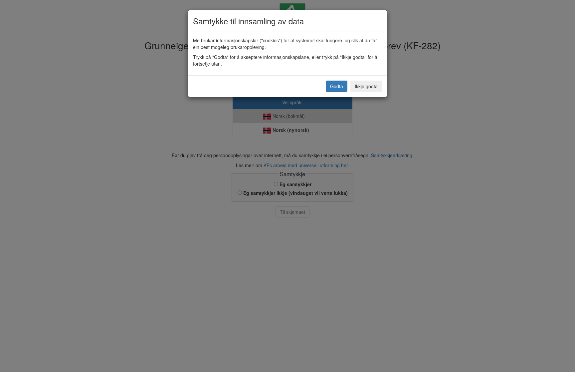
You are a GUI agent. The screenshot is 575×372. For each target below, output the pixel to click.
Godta (336, 86)
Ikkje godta (366, 86)
